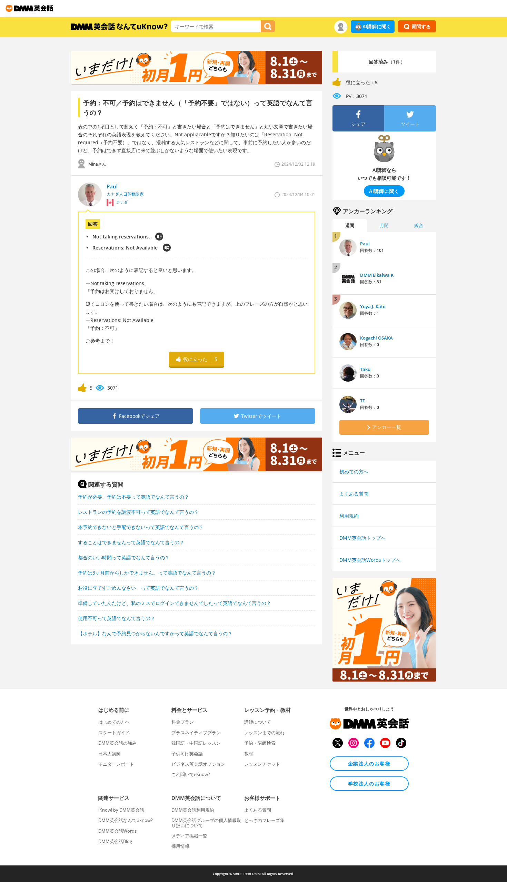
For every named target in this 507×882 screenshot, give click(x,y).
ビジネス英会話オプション (198, 764)
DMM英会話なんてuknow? (125, 820)
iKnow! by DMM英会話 (121, 810)
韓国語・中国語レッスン (196, 743)
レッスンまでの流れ (264, 732)
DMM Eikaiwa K (377, 275)
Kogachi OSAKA (376, 338)
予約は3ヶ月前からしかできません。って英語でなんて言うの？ (147, 572)
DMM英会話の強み (117, 743)
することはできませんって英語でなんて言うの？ (131, 542)
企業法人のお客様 (369, 763)
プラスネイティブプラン (196, 732)
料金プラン (182, 722)
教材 (248, 754)
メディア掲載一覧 (189, 836)
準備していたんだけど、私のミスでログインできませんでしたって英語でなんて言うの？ (174, 603)
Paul (365, 244)
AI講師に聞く (376, 26)
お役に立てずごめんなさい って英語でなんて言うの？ (138, 588)
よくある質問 (353, 493)
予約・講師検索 (260, 743)
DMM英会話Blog (115, 841)
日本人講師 (109, 754)
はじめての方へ (114, 722)
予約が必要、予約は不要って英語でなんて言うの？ (133, 496)
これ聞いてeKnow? (190, 774)
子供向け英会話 (187, 754)
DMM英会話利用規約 (192, 810)
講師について (257, 722)
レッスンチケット (262, 764)
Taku (365, 369)
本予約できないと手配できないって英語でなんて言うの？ (140, 527)
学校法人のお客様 (369, 783)
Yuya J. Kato (373, 306)
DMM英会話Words (117, 831)
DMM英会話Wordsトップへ (369, 560)
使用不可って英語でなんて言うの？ (116, 618)
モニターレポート (116, 764)
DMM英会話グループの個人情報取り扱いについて (206, 822)
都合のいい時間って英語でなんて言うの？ (124, 557)
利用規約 (349, 515)
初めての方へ (353, 471)
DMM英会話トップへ (362, 538)
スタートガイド (114, 732)
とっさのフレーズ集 (264, 820)
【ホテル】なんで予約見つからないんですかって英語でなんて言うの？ (155, 633)
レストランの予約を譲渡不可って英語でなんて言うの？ (138, 512)
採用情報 (180, 846)
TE (362, 401)
